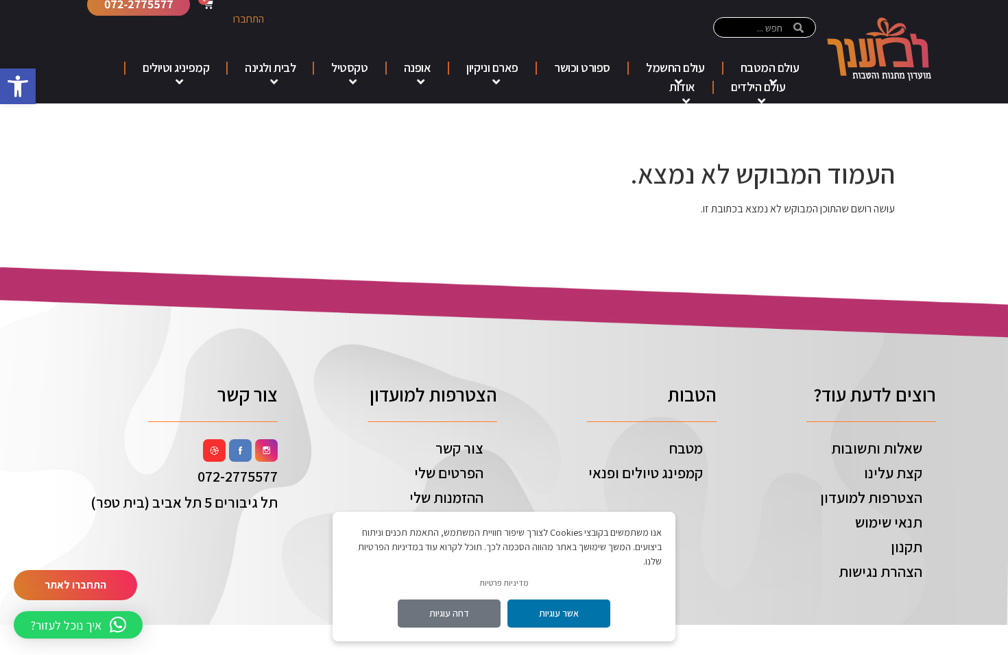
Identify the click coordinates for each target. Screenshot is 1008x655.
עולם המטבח (770, 67)
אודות (682, 87)
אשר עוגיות (559, 613)
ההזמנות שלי (446, 497)
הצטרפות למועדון (871, 497)
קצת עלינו (893, 472)
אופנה (417, 67)
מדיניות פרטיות (504, 583)
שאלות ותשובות (876, 448)
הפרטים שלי (448, 472)
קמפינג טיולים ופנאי (645, 472)
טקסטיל (349, 67)
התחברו (248, 19)
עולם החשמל (675, 67)
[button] (18, 86)
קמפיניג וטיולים (176, 67)
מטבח (686, 448)
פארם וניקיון (492, 67)
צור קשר (459, 448)
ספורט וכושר (582, 67)
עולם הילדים (758, 87)
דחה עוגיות (449, 613)
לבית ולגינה (270, 67)
